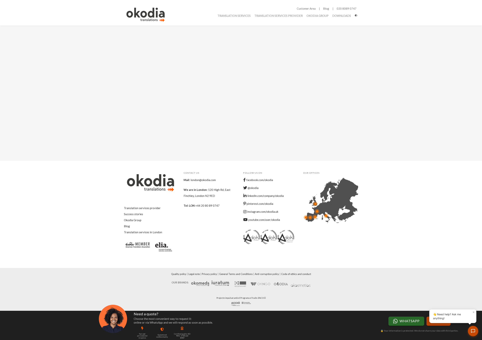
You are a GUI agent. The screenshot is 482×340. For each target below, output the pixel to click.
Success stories (133, 214)
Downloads (341, 15)
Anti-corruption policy (267, 274)
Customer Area (306, 8)
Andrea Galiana (168, 54)
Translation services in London (143, 232)
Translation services (234, 15)
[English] (356, 17)
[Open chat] (473, 331)
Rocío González (168, 122)
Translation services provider (278, 15)
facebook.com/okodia (259, 180)
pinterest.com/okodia (259, 203)
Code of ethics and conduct (296, 274)
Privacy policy (209, 274)
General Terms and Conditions (236, 274)
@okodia (253, 188)
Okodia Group (318, 15)
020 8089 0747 (346, 8)
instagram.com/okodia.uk (262, 211)
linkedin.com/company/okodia (265, 195)
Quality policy (178, 274)
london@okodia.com (203, 180)
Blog (326, 8)
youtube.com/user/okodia (264, 219)
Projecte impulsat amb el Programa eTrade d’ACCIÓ (241, 298)
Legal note (194, 274)
